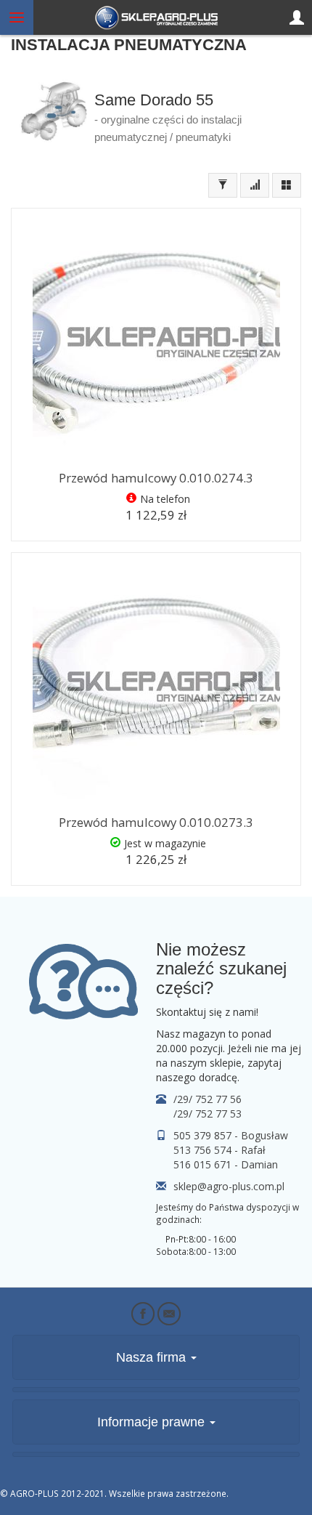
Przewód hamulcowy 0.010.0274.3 (156, 477)
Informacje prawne (152, 1422)
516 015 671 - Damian (225, 1164)
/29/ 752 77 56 (207, 1099)
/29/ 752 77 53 (207, 1113)
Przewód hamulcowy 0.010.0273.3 (156, 822)
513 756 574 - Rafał (219, 1150)
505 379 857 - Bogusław (230, 1135)
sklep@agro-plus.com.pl (228, 1186)
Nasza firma (152, 1357)
